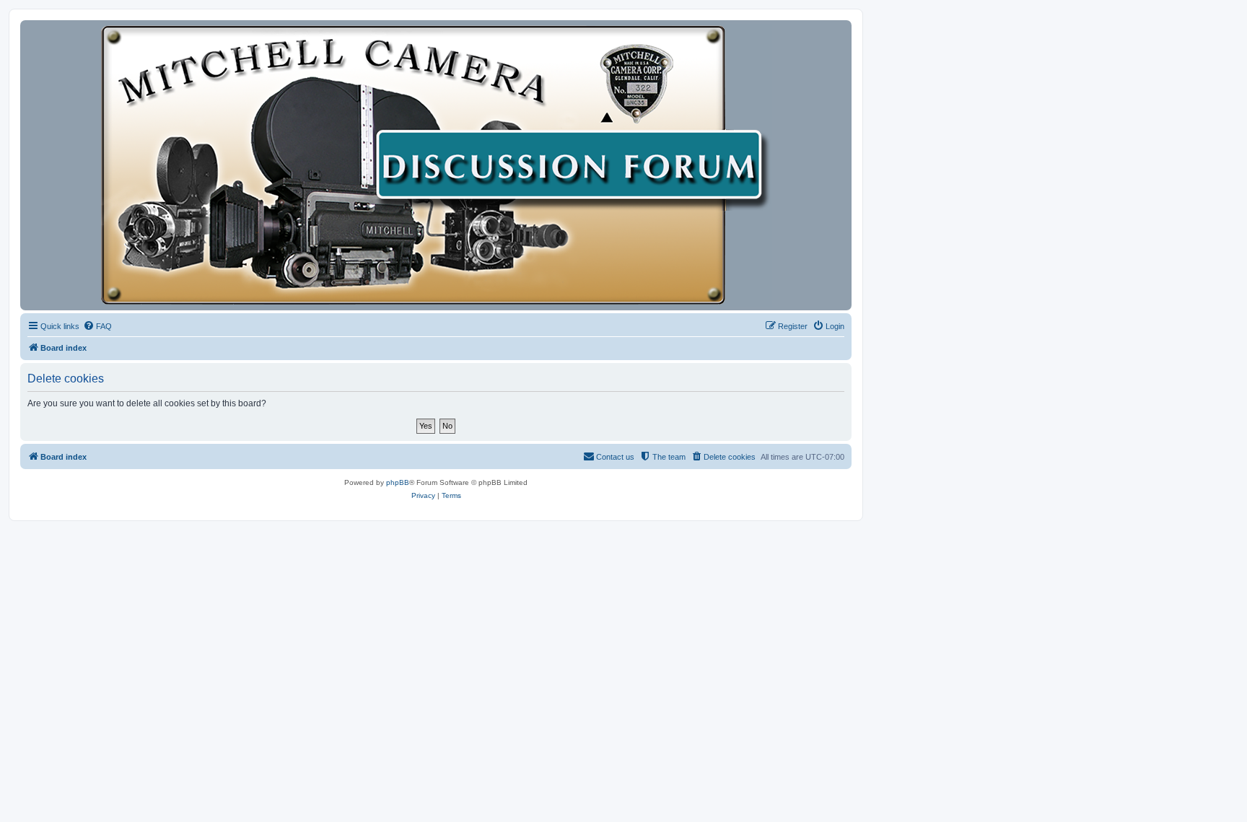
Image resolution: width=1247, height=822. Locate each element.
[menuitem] (97, 326)
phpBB (397, 482)
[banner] (436, 165)
